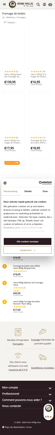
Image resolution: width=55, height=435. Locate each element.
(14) (43, 71)
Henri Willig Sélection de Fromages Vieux (28, 284)
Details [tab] (28, 191)
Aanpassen (26, 250)
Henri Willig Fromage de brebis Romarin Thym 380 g (12, 141)
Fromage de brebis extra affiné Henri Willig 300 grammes (39, 141)
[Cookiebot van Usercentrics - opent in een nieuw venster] (39, 183)
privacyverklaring (12, 231)
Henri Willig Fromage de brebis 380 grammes (38, 75)
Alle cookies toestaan (27, 241)
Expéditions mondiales (42, 367)
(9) (16, 137)
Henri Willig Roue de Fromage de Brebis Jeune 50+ (12, 75)
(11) (43, 137)
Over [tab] (45, 191)
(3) (16, 71)
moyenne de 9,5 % (18, 369)
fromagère (18, 343)
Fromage (35, 339)
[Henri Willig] (3, 17)
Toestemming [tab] (10, 191)
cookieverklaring (30, 227)
